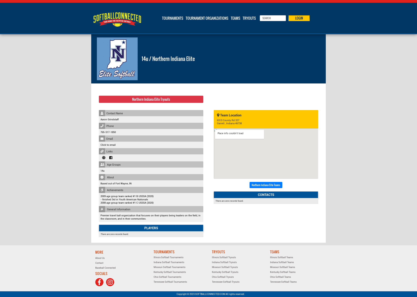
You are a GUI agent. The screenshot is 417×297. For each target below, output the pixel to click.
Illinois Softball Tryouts (224, 257)
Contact (99, 263)
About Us (100, 258)
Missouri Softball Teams (282, 267)
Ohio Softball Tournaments (167, 277)
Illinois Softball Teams (281, 257)
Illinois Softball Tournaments (168, 257)
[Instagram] (110, 282)
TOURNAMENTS (172, 18)
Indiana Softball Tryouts (224, 262)
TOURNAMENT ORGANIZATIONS (207, 18)
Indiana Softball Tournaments (169, 262)
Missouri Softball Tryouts (225, 267)
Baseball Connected (105, 268)
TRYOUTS (249, 18)
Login (299, 18)
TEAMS (235, 18)
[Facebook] (99, 282)
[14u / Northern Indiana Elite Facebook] (111, 157)
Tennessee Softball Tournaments (170, 282)
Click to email (108, 144)
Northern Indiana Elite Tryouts (151, 99)
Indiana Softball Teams (282, 262)
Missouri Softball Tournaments (169, 267)
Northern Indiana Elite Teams (266, 185)
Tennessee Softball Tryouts (225, 282)
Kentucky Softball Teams (282, 272)
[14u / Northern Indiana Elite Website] (104, 157)
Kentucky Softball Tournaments (170, 272)
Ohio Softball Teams (280, 277)
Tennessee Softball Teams (283, 282)
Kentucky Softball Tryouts (225, 272)
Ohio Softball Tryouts (223, 277)
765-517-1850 (108, 132)
